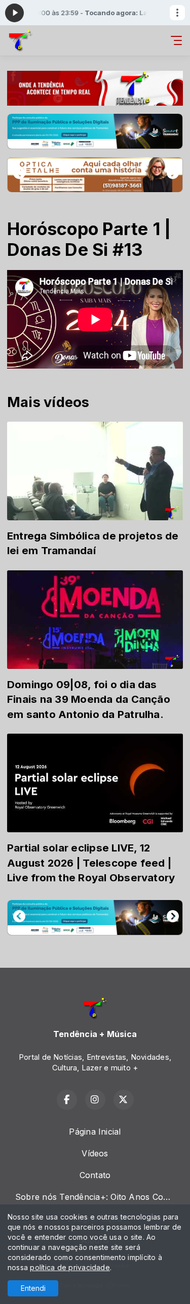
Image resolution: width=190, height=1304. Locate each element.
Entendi (33, 1288)
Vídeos (95, 1153)
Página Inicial (95, 1132)
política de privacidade (70, 1267)
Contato (95, 1175)
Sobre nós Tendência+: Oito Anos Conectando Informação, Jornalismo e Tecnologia (99, 1197)
